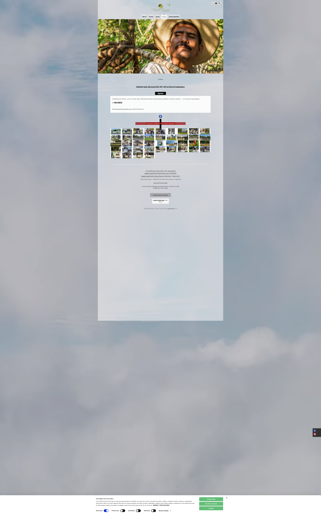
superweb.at (171, 208)
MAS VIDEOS (118, 103)
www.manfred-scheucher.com (123, 109)
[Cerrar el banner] (226, 497)
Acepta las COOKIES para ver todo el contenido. (160, 123)
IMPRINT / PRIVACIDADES (161, 505)
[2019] (127, 149)
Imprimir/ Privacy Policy (160, 183)
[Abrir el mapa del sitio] (216, 3)
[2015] (171, 131)
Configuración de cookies (160, 195)
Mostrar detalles (164, 510)
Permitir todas (211, 499)
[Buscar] (219, 3)
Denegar (211, 508)
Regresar (160, 93)
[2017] (182, 131)
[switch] (122, 510)
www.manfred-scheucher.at (152, 176)
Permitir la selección (211, 503)
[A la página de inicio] (212, 3)
